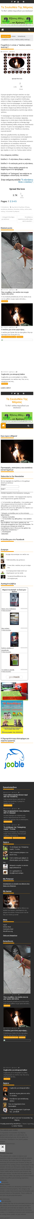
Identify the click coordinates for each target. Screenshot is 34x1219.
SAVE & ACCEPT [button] (5, 1218)
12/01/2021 (5, 290)
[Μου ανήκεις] (14, 624)
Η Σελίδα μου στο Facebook (12, 539)
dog (13, 207)
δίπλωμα (27, 207)
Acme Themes (18, 1126)
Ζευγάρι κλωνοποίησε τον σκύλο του (17, 554)
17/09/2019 (5, 327)
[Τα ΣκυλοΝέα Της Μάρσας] (2, 29)
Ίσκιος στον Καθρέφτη (8, 609)
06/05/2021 (8, 792)
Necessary (5, 1182)
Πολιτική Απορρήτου (10, 935)
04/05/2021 (8, 808)
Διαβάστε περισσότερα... (7, 1144)
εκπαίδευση (4, 209)
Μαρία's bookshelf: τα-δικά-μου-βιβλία (14, 591)
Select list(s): (5, 515)
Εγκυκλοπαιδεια (8, 805)
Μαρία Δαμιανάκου (7, 610)
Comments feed (8, 929)
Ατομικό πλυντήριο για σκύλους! (7, 218)
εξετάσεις (10, 209)
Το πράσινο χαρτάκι (7, 670)
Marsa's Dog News (19, 207)
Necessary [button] (3, 1180)
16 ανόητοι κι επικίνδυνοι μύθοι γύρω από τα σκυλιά (25, 219)
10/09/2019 (5, 372)
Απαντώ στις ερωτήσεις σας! (9, 337)
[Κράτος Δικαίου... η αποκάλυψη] (14, 646)
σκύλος (22, 209)
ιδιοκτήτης (16, 209)
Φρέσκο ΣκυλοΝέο (8, 517)
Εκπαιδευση (5, 207)
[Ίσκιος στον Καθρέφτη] (14, 606)
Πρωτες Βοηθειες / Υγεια (19, 838)
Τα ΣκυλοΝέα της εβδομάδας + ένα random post (16, 519)
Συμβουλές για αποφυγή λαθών (20, 1088)
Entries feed (7, 927)
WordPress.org (8, 931)
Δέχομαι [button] (2, 1141)
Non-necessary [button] (5, 1199)
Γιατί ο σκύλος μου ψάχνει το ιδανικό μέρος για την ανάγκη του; (15, 860)
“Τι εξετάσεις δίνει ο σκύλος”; (25, 181)
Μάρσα (13, 51)
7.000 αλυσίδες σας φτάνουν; (15, 560)
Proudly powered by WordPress (10, 1124)
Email (3, 489)
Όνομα (3, 485)
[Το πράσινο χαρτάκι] (14, 665)
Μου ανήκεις (5, 628)
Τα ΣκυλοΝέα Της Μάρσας (17, 7)
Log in (5, 925)
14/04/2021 (8, 825)
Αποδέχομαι (6, 531)
